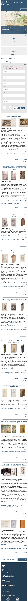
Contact (21, 2)
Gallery (14, 45)
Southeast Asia (10, 203)
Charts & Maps (4, 451)
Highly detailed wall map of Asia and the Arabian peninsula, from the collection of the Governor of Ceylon (14, 167)
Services (14, 6)
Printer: (5, 99)
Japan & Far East (4, 153)
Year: (5, 105)
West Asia (16, 203)
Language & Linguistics (6, 506)
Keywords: (6, 87)
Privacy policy (16, 2)
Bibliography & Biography (7, 408)
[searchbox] (14, 77)
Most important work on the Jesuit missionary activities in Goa (14, 215)
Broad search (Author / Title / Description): (14, 69)
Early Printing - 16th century (7, 286)
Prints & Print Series (14, 453)
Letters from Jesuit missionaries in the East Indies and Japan (14, 251)
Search (22, 108)
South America (11, 374)
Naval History (12, 548)
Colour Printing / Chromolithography (17, 451)
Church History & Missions (7, 372)
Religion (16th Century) (14, 288)
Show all (12, 559)
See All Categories (8, 62)
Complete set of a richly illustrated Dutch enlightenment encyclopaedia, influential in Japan (14, 464)
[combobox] (14, 77)
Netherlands (15, 506)
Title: (5, 81)
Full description (12, 149)
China (3, 202)
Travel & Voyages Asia (14, 153)
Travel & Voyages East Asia (18, 410)
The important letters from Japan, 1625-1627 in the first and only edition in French (14, 341)
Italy (11, 239)
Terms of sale (23, 161)
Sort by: (14, 105)
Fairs (14, 48)
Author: (5, 75)
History (21, 6)
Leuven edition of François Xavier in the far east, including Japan (14, 385)
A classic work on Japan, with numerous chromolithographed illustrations (14, 115)
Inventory (14, 41)
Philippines (3, 203)
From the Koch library (14, 518)
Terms (21, 9)
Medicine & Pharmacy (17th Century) (17, 329)
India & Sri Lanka (9, 202)
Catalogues (14, 51)
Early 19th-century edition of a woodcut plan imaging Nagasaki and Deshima (14, 421)
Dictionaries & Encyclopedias (7, 505)
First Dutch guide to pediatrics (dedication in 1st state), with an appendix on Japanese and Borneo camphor (14, 299)
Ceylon (18, 200)
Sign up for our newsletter (9, 585)
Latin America (4, 374)
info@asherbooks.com (9, 576)
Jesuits (22, 239)
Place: (5, 93)
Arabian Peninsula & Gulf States (8, 200)
